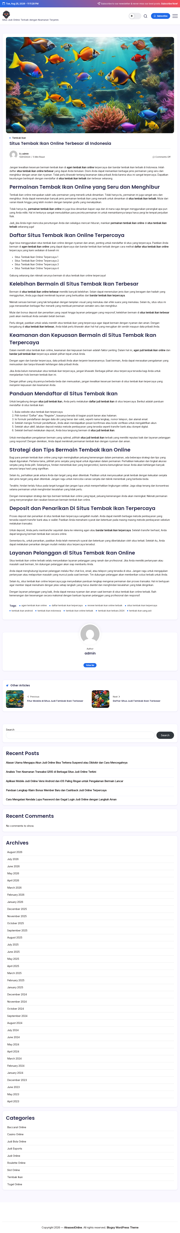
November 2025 (17, 916)
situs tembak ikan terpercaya (142, 605)
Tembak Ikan (15, 1177)
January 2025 (15, 987)
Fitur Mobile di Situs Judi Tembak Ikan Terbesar (55, 700)
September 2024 (17, 1016)
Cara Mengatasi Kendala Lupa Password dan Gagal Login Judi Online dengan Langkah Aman (61, 799)
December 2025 (17, 909)
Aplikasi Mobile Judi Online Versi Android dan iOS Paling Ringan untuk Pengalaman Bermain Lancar (64, 781)
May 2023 (13, 1094)
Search (10, 729)
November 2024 (17, 1001)
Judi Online (13, 1155)
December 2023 (17, 1080)
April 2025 (13, 966)
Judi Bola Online (16, 1141)
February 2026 (15, 894)
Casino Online (15, 1134)
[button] (135, 16)
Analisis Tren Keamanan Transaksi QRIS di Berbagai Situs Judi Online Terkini (51, 771)
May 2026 (13, 873)
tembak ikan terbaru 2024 (111, 611)
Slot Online (13, 1170)
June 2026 (13, 866)
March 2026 (14, 887)
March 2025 (14, 973)
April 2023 (13, 1101)
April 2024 (13, 1051)
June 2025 (13, 951)
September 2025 (17, 930)
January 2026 (15, 902)
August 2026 (14, 852)
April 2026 (13, 880)
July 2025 (13, 944)
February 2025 (15, 980)
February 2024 (15, 1065)
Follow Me (90, 665)
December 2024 (17, 994)
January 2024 (15, 1072)
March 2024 (14, 1058)
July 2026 (13, 859)
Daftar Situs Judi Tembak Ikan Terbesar (136, 700)
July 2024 (13, 1030)
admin (25, 154)
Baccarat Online (16, 1127)
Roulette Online (16, 1162)
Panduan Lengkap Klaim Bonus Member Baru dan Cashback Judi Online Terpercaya (56, 790)
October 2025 (15, 923)
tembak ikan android (22, 611)
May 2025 (13, 958)
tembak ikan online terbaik (79, 611)
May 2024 (13, 1044)
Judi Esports (14, 1148)
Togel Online (14, 1184)
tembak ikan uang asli (140, 611)
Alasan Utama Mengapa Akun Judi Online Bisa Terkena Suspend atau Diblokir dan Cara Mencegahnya (66, 762)
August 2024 (14, 1023)
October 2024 (15, 1008)
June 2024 (13, 1037)
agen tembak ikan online (34, 605)
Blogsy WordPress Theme (123, 1227)
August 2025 (14, 937)
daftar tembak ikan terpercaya (67, 605)
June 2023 (13, 1087)
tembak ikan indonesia (49, 611)
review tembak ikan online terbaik (105, 605)
